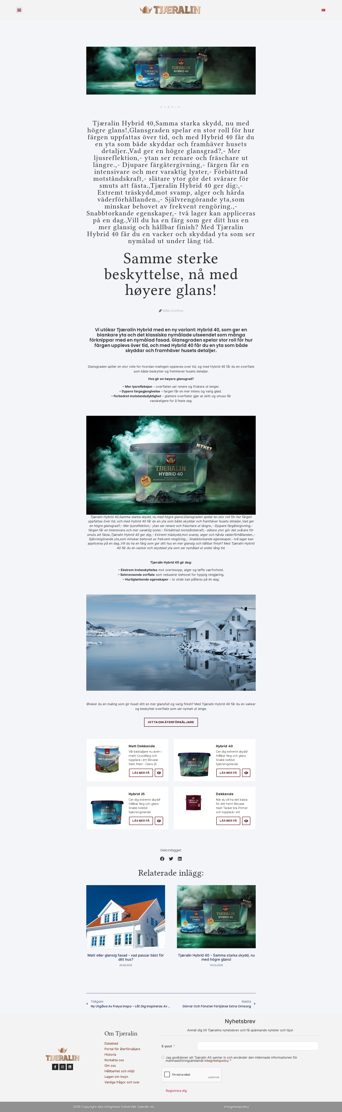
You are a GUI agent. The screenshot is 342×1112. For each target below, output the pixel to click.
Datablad (111, 1043)
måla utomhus (173, 310)
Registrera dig (176, 1091)
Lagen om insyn (116, 1077)
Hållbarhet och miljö (119, 1071)
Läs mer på (141, 772)
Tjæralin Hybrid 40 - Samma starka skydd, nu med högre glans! (216, 957)
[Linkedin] (70, 1067)
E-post (167, 1046)
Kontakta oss (114, 1060)
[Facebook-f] (55, 1067)
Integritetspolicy (217, 1061)
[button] (19, 10)
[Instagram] (62, 1067)
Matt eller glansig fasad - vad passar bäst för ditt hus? (125, 957)
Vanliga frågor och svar (122, 1082)
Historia (110, 1054)
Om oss (110, 1065)
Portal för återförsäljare (122, 1049)
